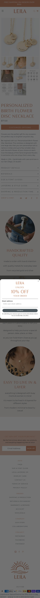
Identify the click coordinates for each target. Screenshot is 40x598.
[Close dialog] (38, 281)
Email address (7, 301)
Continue (20, 310)
